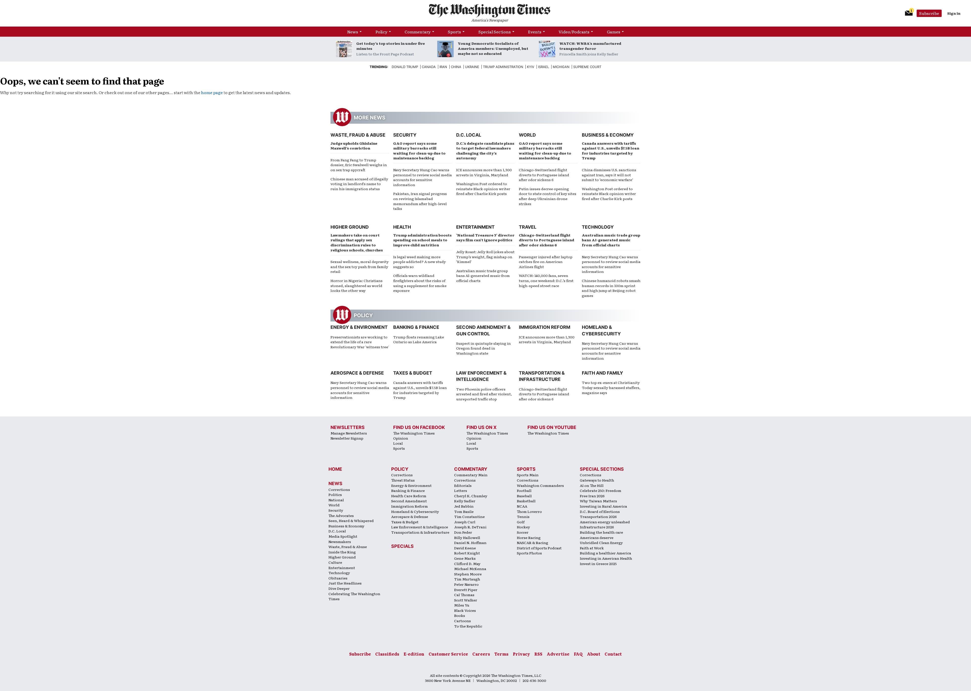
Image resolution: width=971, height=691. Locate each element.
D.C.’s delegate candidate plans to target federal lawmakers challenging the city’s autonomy (485, 151)
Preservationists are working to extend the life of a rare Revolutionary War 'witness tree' (359, 341)
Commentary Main (471, 474)
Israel (543, 67)
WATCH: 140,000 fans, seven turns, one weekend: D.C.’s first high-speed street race (546, 280)
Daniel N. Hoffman (470, 542)
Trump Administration (503, 67)
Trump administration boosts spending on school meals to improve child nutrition (422, 239)
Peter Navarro (466, 584)
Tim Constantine (469, 516)
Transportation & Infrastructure (420, 532)
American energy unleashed (605, 521)
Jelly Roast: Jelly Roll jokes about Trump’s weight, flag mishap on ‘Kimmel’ (485, 256)
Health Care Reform (408, 495)
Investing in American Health (606, 558)
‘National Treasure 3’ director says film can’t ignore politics (485, 237)
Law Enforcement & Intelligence (419, 526)
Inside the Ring (342, 551)
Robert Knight (467, 552)
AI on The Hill (592, 485)
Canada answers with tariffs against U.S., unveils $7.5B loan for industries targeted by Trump (610, 151)
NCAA (522, 506)
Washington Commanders (540, 485)
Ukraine (472, 67)
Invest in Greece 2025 (598, 563)
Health (402, 227)
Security (404, 135)
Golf (520, 521)
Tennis (523, 516)
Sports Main (528, 474)
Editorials (463, 485)
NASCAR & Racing (532, 542)
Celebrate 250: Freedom (600, 490)
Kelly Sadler (464, 500)
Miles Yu (461, 605)
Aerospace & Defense (357, 373)
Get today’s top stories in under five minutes (390, 46)
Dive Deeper (339, 588)
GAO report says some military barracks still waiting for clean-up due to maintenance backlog (419, 151)
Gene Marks (465, 558)
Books (459, 615)
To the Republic (468, 626)
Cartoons (462, 620)
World (527, 135)
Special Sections (494, 32)
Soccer (522, 532)
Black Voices (465, 610)
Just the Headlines (345, 583)
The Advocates (341, 515)
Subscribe (929, 13)
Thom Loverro (529, 511)
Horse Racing (529, 537)
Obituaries (337, 577)
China (456, 67)
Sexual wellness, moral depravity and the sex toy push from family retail (359, 266)
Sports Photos (529, 552)
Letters (460, 490)
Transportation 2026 (598, 516)
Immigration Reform (544, 327)
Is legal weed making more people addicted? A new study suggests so (419, 261)
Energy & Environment (359, 327)
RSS (538, 654)
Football (524, 490)
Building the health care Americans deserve (601, 535)
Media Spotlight (342, 536)
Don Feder (463, 532)
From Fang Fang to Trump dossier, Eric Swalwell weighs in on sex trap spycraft (358, 164)
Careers (481, 654)
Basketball (526, 500)
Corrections (339, 489)
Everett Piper (465, 589)
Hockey (523, 526)
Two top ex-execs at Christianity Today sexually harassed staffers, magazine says (611, 387)
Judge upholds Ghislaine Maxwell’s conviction (353, 146)
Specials (402, 546)
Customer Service (448, 654)
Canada (429, 67)
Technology (598, 227)
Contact (613, 654)
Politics (335, 494)
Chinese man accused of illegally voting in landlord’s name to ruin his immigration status (359, 183)
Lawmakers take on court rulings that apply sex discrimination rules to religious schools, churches (356, 242)
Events (534, 32)
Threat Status (403, 480)
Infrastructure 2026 (597, 526)
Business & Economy (608, 135)
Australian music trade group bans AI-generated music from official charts (483, 275)
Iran (443, 67)
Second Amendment (409, 500)
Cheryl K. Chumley (470, 495)
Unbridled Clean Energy (601, 542)
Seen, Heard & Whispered (351, 520)
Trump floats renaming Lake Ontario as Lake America (418, 339)
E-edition (414, 654)
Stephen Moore (468, 573)
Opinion (400, 438)
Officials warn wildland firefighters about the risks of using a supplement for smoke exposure (420, 283)
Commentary (418, 32)
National (336, 499)
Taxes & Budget (412, 373)
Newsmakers (339, 541)
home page (212, 92)
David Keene (465, 547)
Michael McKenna (470, 568)
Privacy (521, 654)
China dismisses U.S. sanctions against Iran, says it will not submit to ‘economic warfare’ (609, 174)
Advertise (558, 654)
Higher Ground (349, 227)
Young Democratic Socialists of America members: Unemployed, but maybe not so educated (493, 48)
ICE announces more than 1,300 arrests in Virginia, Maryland (484, 172)
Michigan (561, 67)
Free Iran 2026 (592, 495)
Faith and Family (602, 373)
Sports (454, 32)
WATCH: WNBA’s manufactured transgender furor (590, 46)
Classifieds (387, 654)
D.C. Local (468, 135)
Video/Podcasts (574, 32)
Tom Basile (464, 511)
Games (613, 32)
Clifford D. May (467, 563)
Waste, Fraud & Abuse (357, 135)
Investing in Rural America (603, 506)
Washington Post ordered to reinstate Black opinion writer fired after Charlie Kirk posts (483, 188)
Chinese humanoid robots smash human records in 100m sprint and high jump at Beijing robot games (611, 288)
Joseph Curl (464, 521)
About (593, 654)
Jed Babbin (464, 506)
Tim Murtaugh (467, 578)
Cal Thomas (464, 594)
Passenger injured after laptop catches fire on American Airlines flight (545, 261)
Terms (501, 654)
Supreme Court (587, 67)
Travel (527, 227)
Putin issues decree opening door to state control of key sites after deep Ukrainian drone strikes (547, 196)
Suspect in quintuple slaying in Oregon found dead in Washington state (483, 348)
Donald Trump (405, 67)
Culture (335, 562)
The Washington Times (414, 433)
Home (335, 469)
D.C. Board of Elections (600, 511)
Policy (381, 32)
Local (398, 443)
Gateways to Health (597, 480)
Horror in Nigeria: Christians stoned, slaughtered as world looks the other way (356, 285)
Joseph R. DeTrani (470, 526)
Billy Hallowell (467, 537)
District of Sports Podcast (539, 547)
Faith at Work (592, 547)
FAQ (578, 654)
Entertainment (475, 227)
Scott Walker (465, 599)
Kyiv (530, 67)
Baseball (524, 495)
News (352, 32)
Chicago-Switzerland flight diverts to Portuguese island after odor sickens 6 (544, 174)
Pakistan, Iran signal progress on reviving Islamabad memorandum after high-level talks (420, 201)
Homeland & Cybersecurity (415, 511)
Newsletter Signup (346, 438)
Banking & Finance (416, 327)
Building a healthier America (605, 552)
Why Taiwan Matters (598, 500)
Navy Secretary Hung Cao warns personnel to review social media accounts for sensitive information (422, 177)
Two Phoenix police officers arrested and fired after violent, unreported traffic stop (484, 393)
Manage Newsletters (348, 433)
